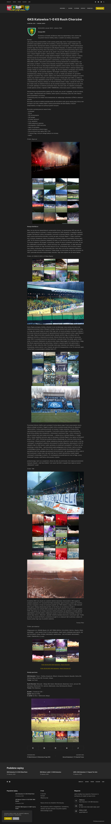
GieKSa (43, 23)
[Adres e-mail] (66, 748)
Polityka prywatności (98, 821)
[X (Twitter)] (44, 748)
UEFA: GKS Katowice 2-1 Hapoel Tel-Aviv (85, 772)
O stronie (76, 8)
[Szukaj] (103, 1)
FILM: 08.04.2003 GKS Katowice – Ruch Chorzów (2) (55, 668)
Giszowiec (62, 8)
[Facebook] (95, 1)
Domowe (39, 23)
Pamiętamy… (90, 8)
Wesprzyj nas (100, 8)
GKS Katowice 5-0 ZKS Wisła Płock (17, 772)
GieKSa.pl (9, 1)
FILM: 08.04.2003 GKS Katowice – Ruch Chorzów (55, 664)
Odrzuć (16, 818)
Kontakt (83, 8)
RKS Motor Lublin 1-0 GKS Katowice (50, 772)
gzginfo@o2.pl (83, 812)
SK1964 (14, 1)
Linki (29, 1)
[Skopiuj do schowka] (78, 748)
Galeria (70, 8)
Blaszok (24, 1)
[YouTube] (101, 1)
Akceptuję (8, 818)
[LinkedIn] (55, 748)
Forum (19, 1)
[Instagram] (98, 1)
